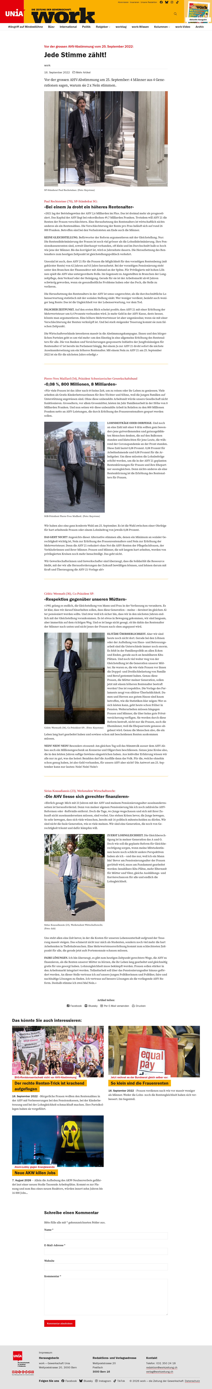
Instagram (105, 1381)
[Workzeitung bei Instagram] (172, 2)
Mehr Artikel (83, 72)
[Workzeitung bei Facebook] (161, 2)
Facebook (71, 1381)
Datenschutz (192, 1381)
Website (49, 1260)
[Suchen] (175, 14)
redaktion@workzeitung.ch (161, 1367)
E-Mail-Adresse (54, 1245)
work (47, 65)
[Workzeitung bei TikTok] (177, 2)
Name (48, 1229)
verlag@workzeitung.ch (159, 1371)
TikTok (121, 1381)
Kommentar (52, 1276)
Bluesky (88, 1381)
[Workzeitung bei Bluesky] (167, 2)
